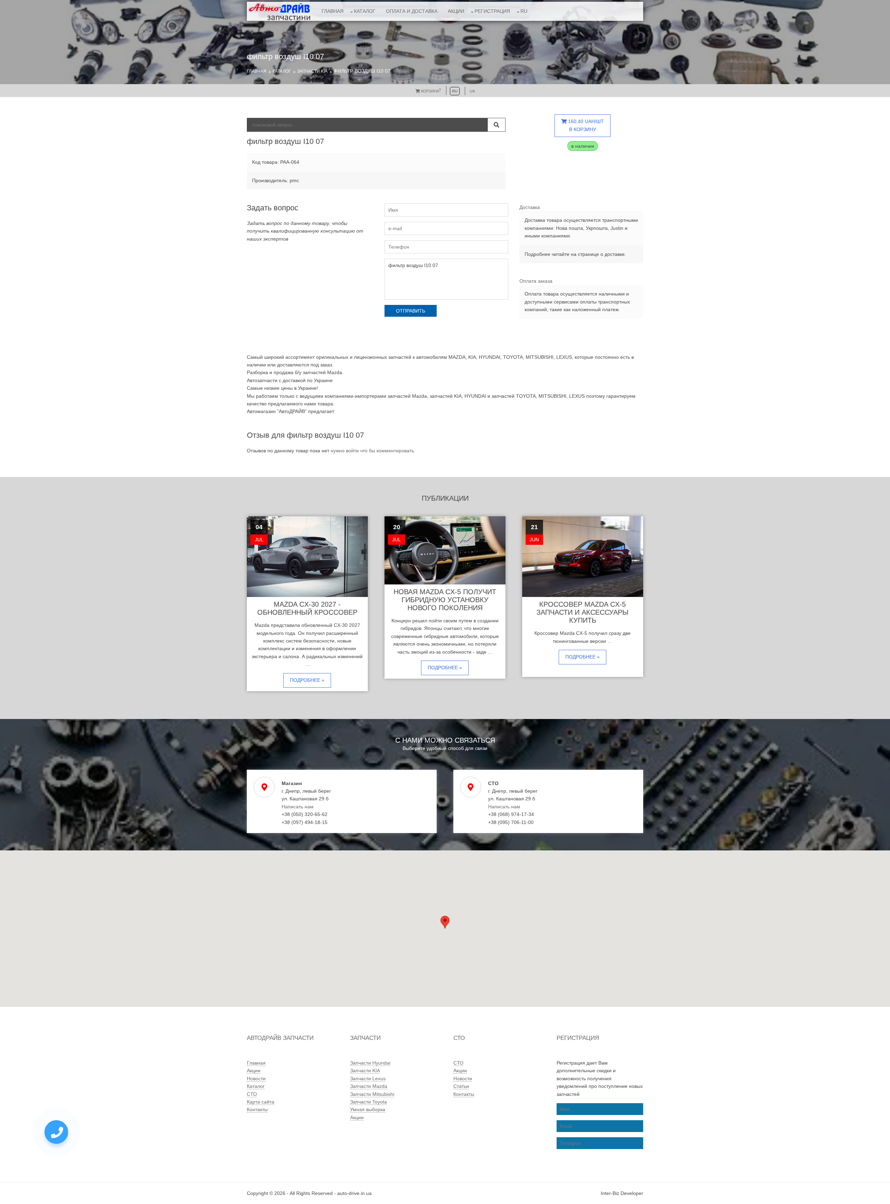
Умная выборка (367, 1109)
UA (472, 91)
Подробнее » (307, 680)
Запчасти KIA (312, 71)
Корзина (430, 91)
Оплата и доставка (411, 11)
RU (523, 11)
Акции (456, 11)
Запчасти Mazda (368, 1086)
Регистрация (492, 11)
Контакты (257, 1109)
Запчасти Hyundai (370, 1063)
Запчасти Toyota (368, 1102)
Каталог (364, 11)
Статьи (461, 1086)
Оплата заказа (535, 281)
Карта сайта (260, 1102)
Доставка (529, 207)
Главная (332, 11)
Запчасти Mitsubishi (372, 1094)
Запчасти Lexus (368, 1078)
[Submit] (496, 124)
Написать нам (298, 806)
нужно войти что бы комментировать (372, 450)
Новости (256, 1078)
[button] (445, 922)
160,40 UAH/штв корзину (585, 125)
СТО (252, 1094)
